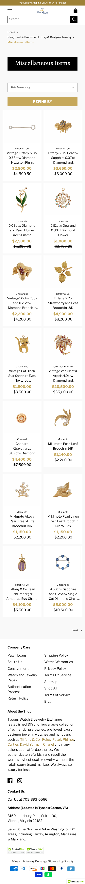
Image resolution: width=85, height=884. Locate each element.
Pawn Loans (17, 655)
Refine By (42, 102)
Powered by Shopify (61, 861)
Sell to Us (15, 662)
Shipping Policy (56, 655)
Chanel (48, 744)
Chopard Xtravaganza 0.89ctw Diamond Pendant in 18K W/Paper (21, 453)
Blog (47, 701)
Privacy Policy (55, 669)
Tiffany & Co (30, 739)
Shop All (50, 688)
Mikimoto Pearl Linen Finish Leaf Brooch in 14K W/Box (63, 521)
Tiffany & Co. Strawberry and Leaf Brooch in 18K (63, 303)
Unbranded (22, 221)
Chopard (22, 439)
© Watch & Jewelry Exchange (29, 861)
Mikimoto (63, 439)
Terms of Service (57, 695)
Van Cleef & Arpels (63, 366)
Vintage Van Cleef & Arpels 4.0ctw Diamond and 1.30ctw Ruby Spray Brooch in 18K (63, 380)
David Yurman (31, 744)
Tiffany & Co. (22, 148)
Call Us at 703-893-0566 (27, 799)
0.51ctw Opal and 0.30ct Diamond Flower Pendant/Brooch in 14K (63, 235)
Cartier (13, 744)
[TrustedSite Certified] (16, 850)
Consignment (18, 669)
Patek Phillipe (63, 739)
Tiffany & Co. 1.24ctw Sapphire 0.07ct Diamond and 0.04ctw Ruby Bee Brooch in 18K (63, 162)
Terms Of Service (57, 675)
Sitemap (50, 682)
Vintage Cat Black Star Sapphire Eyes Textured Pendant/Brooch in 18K (22, 380)
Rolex (46, 739)
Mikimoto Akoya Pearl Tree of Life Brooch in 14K (22, 521)
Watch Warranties (58, 662)
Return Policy (18, 698)
